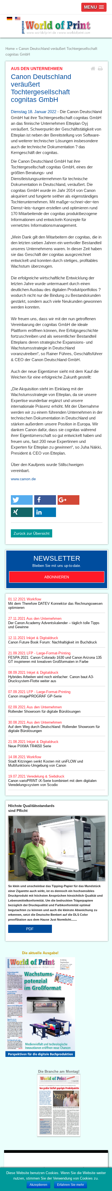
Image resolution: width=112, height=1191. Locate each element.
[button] (22, 500)
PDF (30, 929)
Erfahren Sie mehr (70, 1185)
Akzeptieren (38, 1185)
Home (10, 49)
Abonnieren (56, 577)
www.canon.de (23, 479)
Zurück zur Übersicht (31, 533)
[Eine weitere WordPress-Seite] (56, 26)
